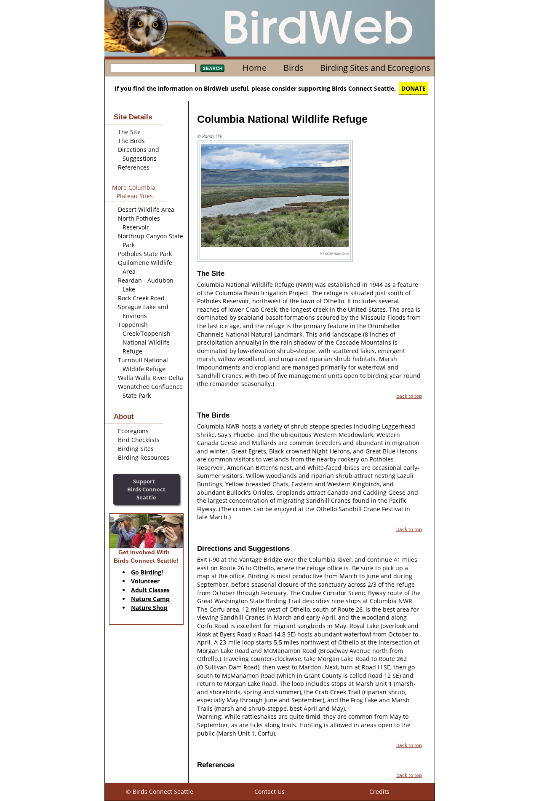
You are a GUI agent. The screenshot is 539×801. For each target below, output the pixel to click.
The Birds (131, 141)
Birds (293, 67)
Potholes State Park (145, 254)
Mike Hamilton (337, 253)
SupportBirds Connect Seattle (146, 489)
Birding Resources (143, 457)
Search (212, 68)
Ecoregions (133, 431)
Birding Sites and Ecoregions (375, 67)
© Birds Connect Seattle (159, 792)
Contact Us (269, 792)
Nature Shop (149, 608)
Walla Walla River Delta (150, 378)
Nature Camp (150, 599)
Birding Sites (136, 449)
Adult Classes (150, 590)
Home (255, 67)
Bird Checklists (139, 440)
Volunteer (145, 581)
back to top (409, 395)
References (133, 167)
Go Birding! (147, 572)
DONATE (413, 88)
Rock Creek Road (141, 298)
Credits (379, 792)
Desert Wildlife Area (146, 209)
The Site (129, 132)
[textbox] (153, 68)
